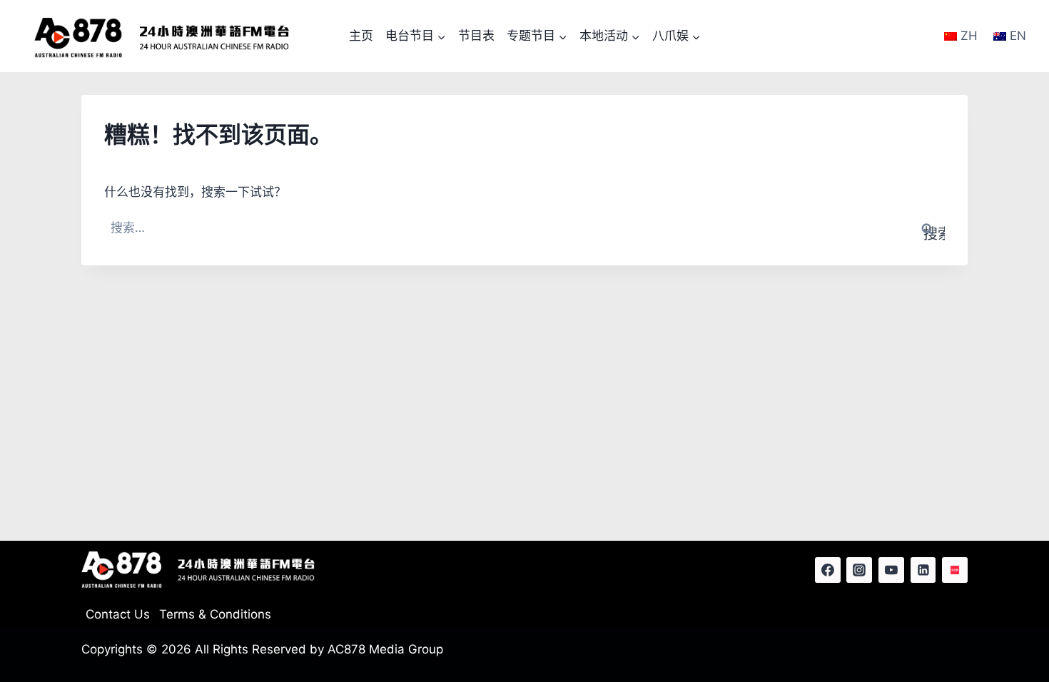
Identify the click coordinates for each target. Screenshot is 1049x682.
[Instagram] (859, 570)
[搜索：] (524, 227)
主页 (361, 36)
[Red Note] (955, 570)
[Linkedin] (923, 570)
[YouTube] (891, 570)
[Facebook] (828, 570)
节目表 (476, 36)
